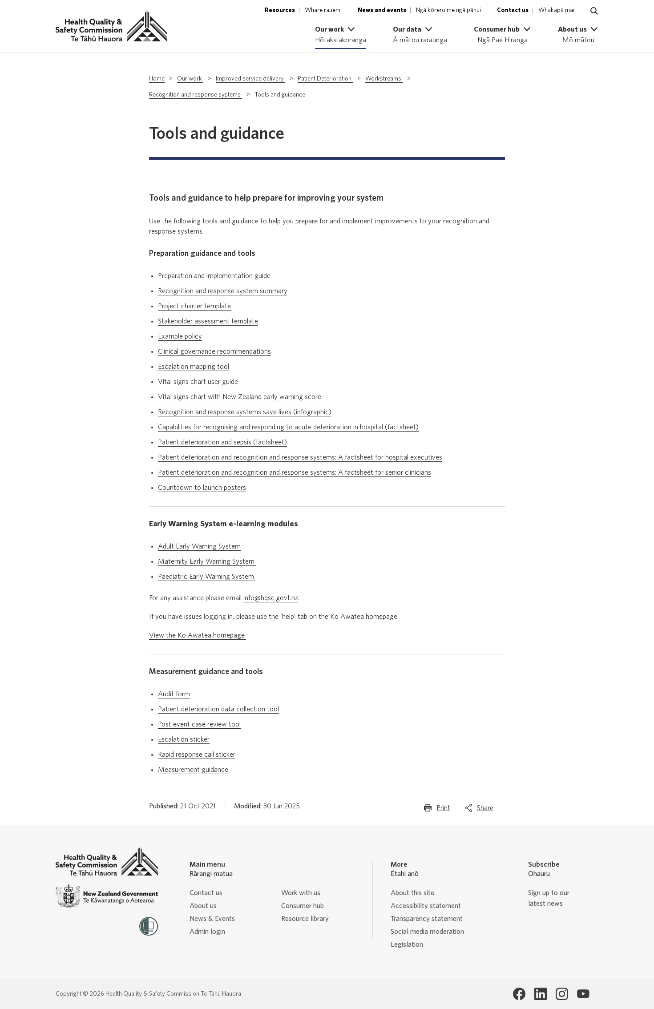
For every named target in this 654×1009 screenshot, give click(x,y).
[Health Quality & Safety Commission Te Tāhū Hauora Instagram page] (562, 994)
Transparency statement (427, 918)
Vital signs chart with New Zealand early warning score (239, 396)
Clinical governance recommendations (214, 351)
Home (157, 79)
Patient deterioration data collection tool (218, 709)
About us (203, 905)
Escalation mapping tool (193, 366)
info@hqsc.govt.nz (270, 597)
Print (443, 810)
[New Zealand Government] (107, 896)
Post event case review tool (199, 724)
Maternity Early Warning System (207, 561)
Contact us (206, 892)
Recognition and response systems (195, 95)
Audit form (174, 694)
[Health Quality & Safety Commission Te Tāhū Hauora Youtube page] (583, 993)
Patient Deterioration (325, 79)
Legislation (407, 944)
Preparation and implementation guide (214, 275)
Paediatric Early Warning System (206, 576)
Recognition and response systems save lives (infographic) (244, 412)
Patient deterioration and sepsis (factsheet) (222, 442)
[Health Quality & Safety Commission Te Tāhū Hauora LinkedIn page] (540, 994)
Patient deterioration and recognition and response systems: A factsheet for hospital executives (300, 457)
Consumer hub (302, 905)
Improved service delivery (250, 79)
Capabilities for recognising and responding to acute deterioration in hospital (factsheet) (288, 427)
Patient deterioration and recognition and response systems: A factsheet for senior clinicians (294, 472)
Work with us (300, 892)
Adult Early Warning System (199, 546)
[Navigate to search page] (594, 11)
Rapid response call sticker (196, 754)
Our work (190, 79)
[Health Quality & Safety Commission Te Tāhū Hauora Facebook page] (519, 994)
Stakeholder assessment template (208, 321)
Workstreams (384, 79)
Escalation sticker (184, 739)
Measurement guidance (193, 769)
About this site (412, 892)
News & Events (212, 918)
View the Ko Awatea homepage (197, 635)
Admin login (207, 931)
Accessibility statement (426, 905)
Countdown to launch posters (202, 487)
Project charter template (194, 306)
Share (485, 810)
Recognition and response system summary (222, 291)
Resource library (305, 918)
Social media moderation (427, 931)
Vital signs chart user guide (198, 381)
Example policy (180, 336)
